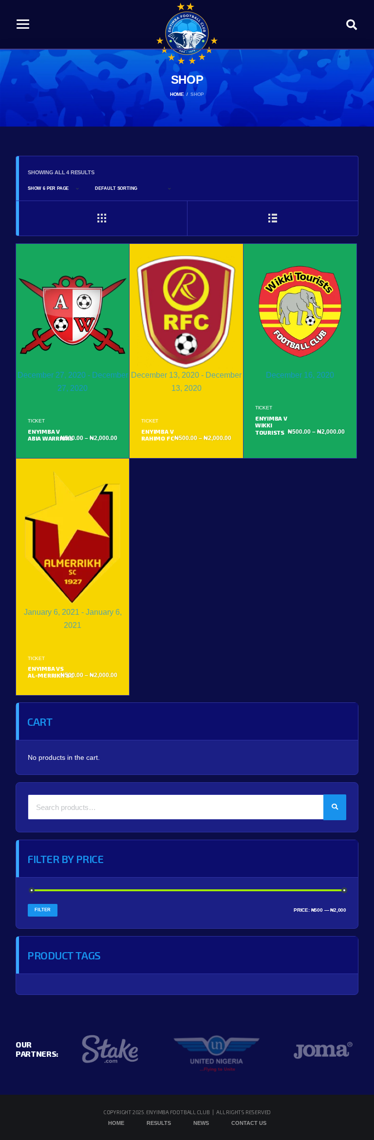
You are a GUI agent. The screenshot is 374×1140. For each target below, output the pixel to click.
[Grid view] (101, 218)
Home (116, 1123)
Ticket (36, 420)
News (201, 1123)
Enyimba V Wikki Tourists (271, 425)
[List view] (272, 218)
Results (159, 1123)
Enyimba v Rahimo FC (157, 434)
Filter (43, 909)
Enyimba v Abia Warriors (50, 434)
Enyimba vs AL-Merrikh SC (51, 672)
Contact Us (248, 1123)
